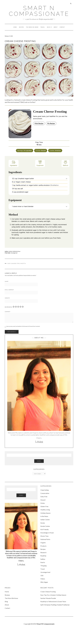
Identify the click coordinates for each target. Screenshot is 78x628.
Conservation (44, 493)
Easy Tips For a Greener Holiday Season (53, 595)
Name (6, 281)
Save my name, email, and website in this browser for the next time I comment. (23, 326)
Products (43, 546)
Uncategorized (14, 253)
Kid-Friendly (44, 529)
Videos (42, 579)
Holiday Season (45, 513)
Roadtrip (43, 556)
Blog (49, 27)
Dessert (43, 500)
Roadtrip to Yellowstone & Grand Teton (53, 601)
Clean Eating (44, 490)
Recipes (21, 27)
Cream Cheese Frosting (48, 591)
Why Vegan (44, 582)
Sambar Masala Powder (48, 598)
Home (15, 27)
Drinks (42, 503)
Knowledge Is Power (47, 533)
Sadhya (42, 559)
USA (41, 575)
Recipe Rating (8, 307)
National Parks (45, 539)
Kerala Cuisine (45, 526)
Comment (7, 311)
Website (7, 298)
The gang (43, 565)
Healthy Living (45, 510)
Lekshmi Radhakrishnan (14, 251)
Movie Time (44, 536)
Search (39, 461)
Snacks (42, 562)
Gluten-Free (44, 506)
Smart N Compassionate (39, 11)
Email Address (9, 289)
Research (43, 552)
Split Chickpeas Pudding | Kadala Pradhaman (55, 605)
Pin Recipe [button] (51, 123)
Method (65, 165)
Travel (43, 27)
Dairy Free (43, 496)
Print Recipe (39, 123)
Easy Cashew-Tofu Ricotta (17, 263)
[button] (67, 178)
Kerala (42, 523)
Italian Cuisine (45, 519)
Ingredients (13, 165)
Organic (43, 542)
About (55, 27)
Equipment (40, 165)
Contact (62, 27)
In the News (44, 516)
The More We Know (32, 27)
